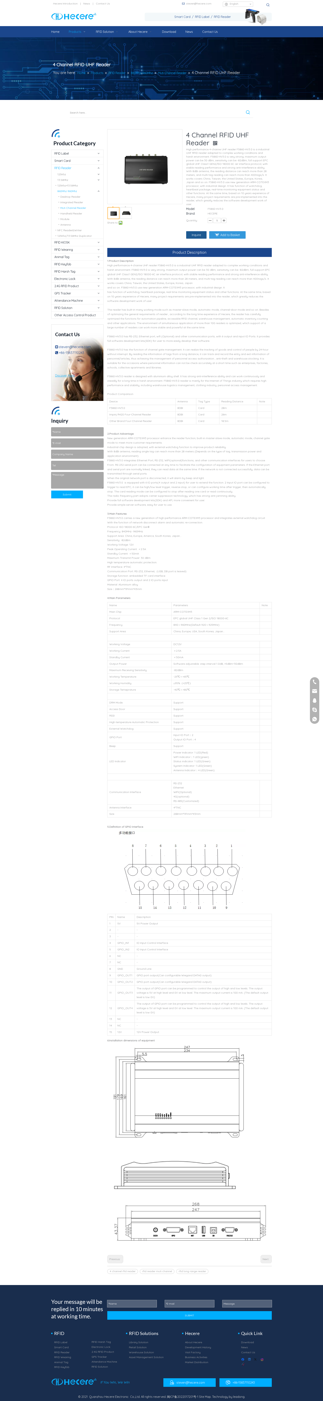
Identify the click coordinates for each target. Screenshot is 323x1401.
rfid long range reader (192, 1271)
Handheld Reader (71, 213)
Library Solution (138, 1342)
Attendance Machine (68, 300)
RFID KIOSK (62, 242)
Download (247, 1342)
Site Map (205, 1397)
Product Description (190, 252)
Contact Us (103, 3)
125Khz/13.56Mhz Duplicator (74, 236)
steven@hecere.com (198, 3)
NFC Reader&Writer (69, 230)
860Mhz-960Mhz (67, 191)
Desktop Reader (70, 196)
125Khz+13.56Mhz (67, 185)
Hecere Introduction (65, 3)
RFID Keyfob (62, 264)
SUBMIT (189, 1315)
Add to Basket (230, 235)
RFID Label (61, 153)
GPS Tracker (62, 293)
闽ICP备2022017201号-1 (182, 1397)
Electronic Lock (64, 279)
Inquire (196, 235)
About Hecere (193, 1342)
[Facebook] (243, 1359)
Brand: (190, 213)
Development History (198, 1347)
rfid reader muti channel (157, 1271)
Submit (67, 494)
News (86, 3)
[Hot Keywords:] (268, 5)
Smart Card (62, 161)
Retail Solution (138, 1347)
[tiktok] (243, 1364)
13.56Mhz (62, 180)
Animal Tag (61, 257)
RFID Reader (62, 168)
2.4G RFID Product (66, 286)
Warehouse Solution (141, 1352)
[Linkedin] (249, 1359)
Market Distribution (196, 1362)
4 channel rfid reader (123, 1271)
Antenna (65, 224)
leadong (238, 1397)
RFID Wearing (63, 250)
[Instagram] (262, 1359)
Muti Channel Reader (73, 208)
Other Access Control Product (75, 315)
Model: (190, 209)
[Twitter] (256, 1359)
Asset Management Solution (146, 1357)
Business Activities (196, 1357)
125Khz (61, 174)
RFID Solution (63, 308)
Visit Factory (193, 1352)
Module (64, 219)
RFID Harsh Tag (64, 271)
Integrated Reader (71, 202)
